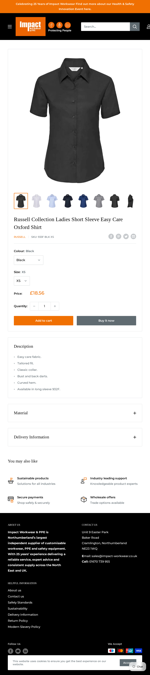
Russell (20, 236)
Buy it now (106, 320)
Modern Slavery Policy (24, 627)
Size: (19, 272)
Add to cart (43, 320)
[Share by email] (133, 236)
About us (14, 590)
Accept (128, 662)
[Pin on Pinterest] (118, 236)
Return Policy (18, 621)
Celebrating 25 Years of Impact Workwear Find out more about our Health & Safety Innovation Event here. (75, 6)
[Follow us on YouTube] (18, 651)
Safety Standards (20, 602)
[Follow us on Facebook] (10, 651)
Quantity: (21, 306)
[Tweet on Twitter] (126, 236)
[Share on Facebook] (111, 236)
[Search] (135, 26)
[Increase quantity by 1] (55, 306)
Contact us (16, 596)
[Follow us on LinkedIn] (25, 651)
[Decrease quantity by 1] (34, 306)
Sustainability (17, 608)
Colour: (24, 251)
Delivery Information (23, 614)
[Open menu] (10, 26)
